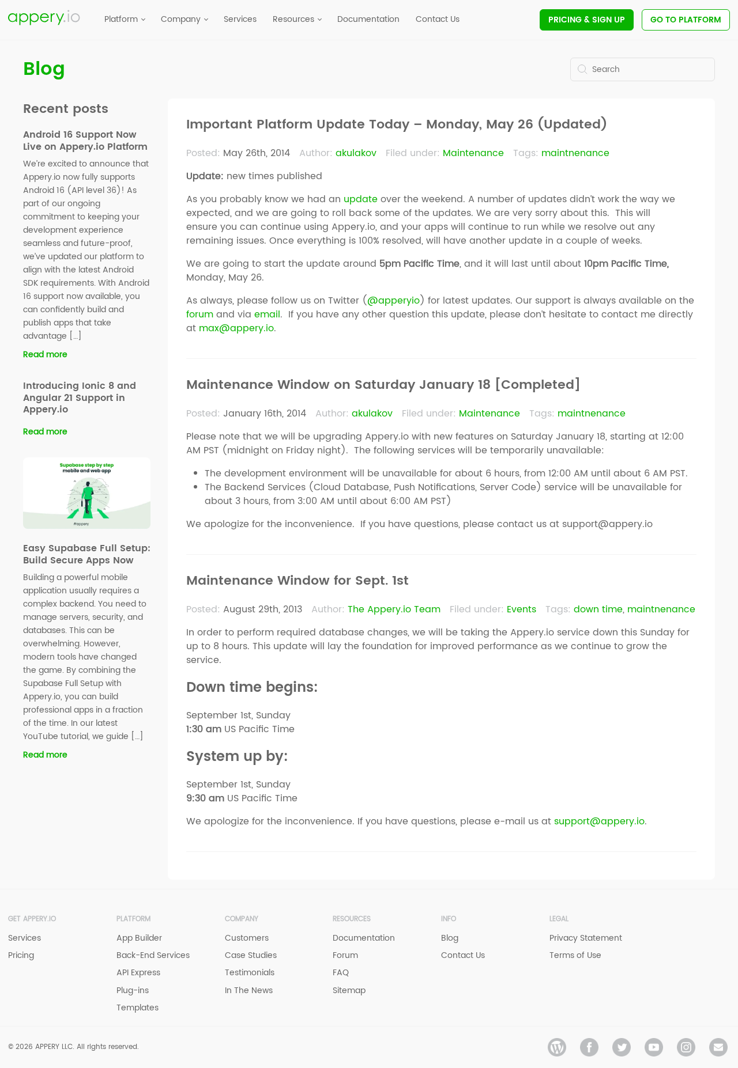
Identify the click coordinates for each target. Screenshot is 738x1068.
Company (241, 919)
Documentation (364, 938)
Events (521, 609)
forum (199, 314)
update (361, 199)
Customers (247, 938)
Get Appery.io (32, 919)
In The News (249, 990)
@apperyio (393, 300)
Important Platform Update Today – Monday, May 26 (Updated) (396, 125)
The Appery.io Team (394, 609)
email (267, 314)
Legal (558, 919)
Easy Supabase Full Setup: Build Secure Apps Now (86, 554)
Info (448, 919)
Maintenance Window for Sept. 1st (297, 581)
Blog (44, 69)
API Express (138, 972)
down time (598, 609)
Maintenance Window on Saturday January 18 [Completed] (383, 385)
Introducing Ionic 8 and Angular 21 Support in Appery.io (79, 398)
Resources (352, 919)
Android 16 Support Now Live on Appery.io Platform (85, 140)
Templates (137, 1007)
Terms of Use (575, 955)
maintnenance (575, 153)
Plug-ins (132, 990)
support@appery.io (599, 821)
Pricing (586, 19)
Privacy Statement (585, 938)
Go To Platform (685, 19)
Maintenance (473, 153)
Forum (345, 955)
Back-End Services (153, 955)
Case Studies (251, 955)
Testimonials (249, 972)
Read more (45, 354)
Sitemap (349, 990)
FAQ (341, 972)
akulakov (356, 153)
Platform (133, 919)
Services (24, 938)
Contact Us (463, 955)
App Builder (139, 938)
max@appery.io (236, 328)
